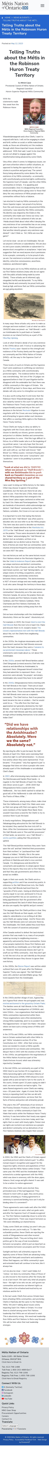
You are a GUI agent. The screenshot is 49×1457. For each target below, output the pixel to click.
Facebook (7, 1390)
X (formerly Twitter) (12, 1387)
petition (15, 882)
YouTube (8, 1398)
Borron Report (24, 966)
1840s (11, 683)
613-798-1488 (13, 1367)
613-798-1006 (21, 1372)
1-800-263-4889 (18, 1369)
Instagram (8, 1393)
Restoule (26, 410)
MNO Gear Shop (9, 1410)
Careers (5, 1416)
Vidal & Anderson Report (20, 561)
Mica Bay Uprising (10, 338)
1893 (7, 776)
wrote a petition (10, 838)
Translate (21, 1429)
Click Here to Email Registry (14, 1378)
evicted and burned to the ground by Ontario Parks (24, 1003)
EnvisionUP (26, 1442)
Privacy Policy (8, 1407)
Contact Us (7, 1419)
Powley (12, 348)
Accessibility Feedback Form (25, 1440)
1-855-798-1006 (27, 1375)
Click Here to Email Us (11, 1362)
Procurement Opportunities (14, 1413)
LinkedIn (7, 1396)
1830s (11, 660)
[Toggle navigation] (42, 6)
